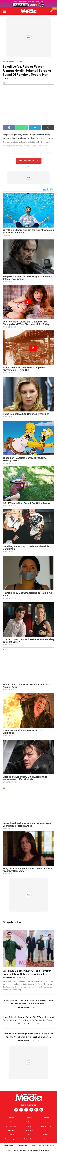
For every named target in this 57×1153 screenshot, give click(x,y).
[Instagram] (21, 1110)
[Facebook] (16, 1110)
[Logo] (28, 11)
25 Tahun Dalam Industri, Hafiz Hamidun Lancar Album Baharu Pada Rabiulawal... (27, 972)
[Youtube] (36, 1110)
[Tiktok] (31, 1110)
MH (6, 79)
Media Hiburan (8, 61)
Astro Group (46, 1150)
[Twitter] (26, 1110)
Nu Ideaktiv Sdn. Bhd (26, 1150)
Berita (19, 61)
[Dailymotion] (41, 1110)
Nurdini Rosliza (9, 977)
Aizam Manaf (23, 1007)
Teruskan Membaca (28, 161)
